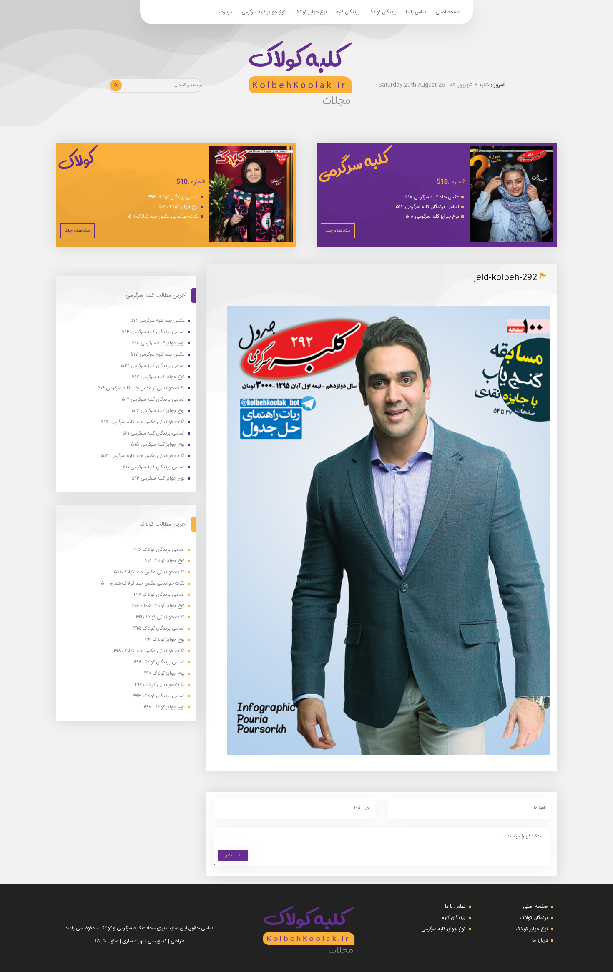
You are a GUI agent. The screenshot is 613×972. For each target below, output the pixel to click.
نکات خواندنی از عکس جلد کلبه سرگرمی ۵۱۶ (141, 388)
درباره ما (224, 12)
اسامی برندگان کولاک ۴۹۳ (159, 696)
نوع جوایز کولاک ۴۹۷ (164, 707)
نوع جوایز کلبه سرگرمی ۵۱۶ (158, 411)
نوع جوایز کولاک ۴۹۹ (165, 640)
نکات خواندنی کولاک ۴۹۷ (159, 685)
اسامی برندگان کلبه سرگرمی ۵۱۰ (153, 467)
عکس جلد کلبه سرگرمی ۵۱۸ (431, 197)
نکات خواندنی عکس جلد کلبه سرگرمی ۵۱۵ (142, 422)
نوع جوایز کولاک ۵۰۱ (178, 207)
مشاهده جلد (337, 230)
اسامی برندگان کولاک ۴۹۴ (159, 662)
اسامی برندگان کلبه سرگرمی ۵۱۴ (427, 207)
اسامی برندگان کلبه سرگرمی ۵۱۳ (153, 366)
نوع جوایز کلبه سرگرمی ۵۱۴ (158, 478)
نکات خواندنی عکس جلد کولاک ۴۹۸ (149, 651)
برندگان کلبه (347, 12)
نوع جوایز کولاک (311, 12)
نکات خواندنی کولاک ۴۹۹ (160, 617)
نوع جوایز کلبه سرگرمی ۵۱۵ (158, 444)
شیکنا (100, 941)
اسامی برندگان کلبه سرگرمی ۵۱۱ (154, 433)
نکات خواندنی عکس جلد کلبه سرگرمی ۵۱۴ (143, 456)
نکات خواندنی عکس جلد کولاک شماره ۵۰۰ (143, 583)
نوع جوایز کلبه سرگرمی (263, 12)
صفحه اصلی (447, 12)
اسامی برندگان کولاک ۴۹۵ (159, 628)
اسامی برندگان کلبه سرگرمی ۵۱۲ (153, 399)
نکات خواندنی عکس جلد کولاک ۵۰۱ (163, 216)
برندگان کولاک (383, 12)
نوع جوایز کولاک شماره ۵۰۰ (158, 606)
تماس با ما (416, 12)
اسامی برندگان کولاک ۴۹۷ (159, 595)
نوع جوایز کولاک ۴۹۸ (164, 673)
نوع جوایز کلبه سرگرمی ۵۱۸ (432, 216)
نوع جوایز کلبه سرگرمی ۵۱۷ (158, 377)
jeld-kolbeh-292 (505, 278)
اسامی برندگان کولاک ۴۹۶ (173, 197)
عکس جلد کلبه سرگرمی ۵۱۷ (157, 354)
